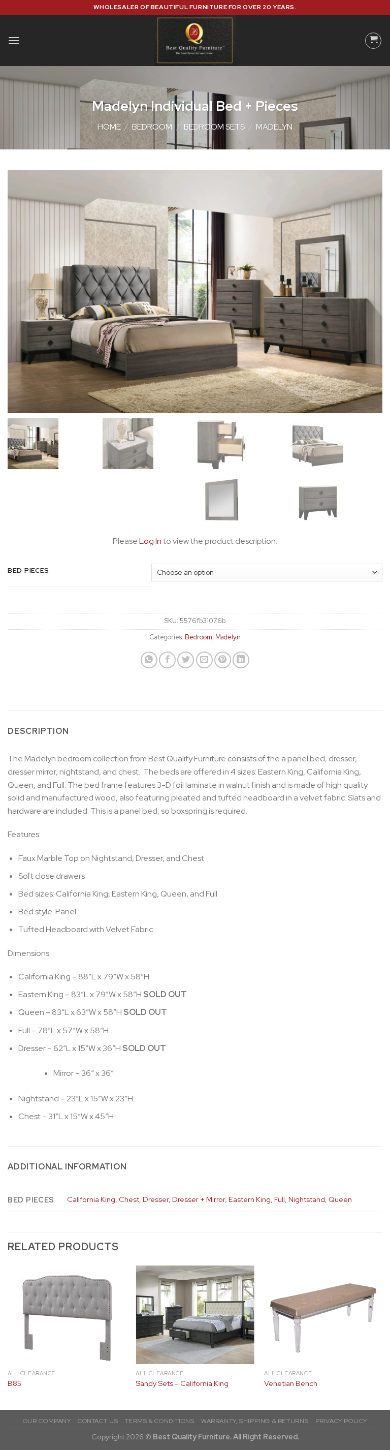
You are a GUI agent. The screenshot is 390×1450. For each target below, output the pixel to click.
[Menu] (14, 40)
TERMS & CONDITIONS (159, 1421)
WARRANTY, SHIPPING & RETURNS (254, 1421)
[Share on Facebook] (167, 660)
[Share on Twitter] (185, 660)
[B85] (67, 1315)
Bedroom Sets (214, 126)
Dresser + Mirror (198, 1199)
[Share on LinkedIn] (241, 660)
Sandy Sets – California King (182, 1383)
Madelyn (274, 126)
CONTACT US (98, 1421)
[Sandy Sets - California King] (195, 1315)
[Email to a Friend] (204, 660)
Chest (129, 1199)
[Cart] (373, 41)
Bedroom (152, 126)
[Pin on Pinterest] (222, 660)
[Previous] (8, 1336)
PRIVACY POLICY (341, 1421)
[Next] (381, 1336)
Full (279, 1199)
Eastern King (250, 1199)
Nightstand (306, 1199)
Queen (340, 1199)
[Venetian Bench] (323, 1315)
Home (109, 126)
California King (91, 1199)
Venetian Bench (290, 1383)
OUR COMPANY (47, 1421)
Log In (150, 541)
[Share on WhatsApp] (149, 660)
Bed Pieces (28, 570)
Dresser (156, 1199)
